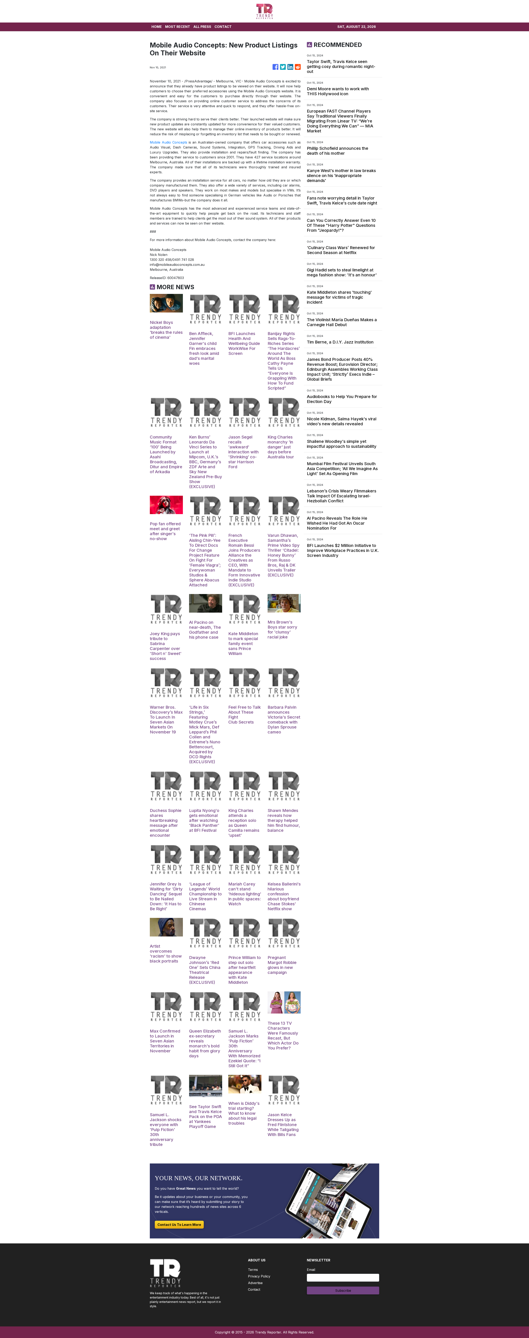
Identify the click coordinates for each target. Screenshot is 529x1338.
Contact (254, 1289)
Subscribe (343, 1290)
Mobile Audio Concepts (168, 142)
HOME (156, 27)
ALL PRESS (202, 27)
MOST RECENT (177, 27)
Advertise (255, 1283)
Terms (253, 1270)
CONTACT (223, 27)
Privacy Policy (259, 1276)
